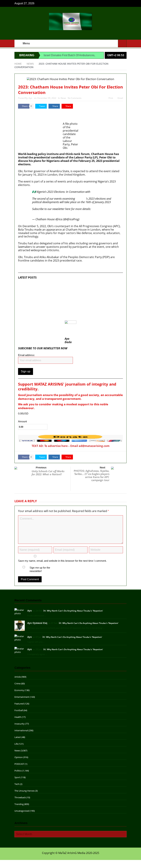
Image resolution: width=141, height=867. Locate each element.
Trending (19, 804)
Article (17, 676)
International (21, 730)
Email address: (26, 355)
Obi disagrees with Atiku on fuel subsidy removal (49, 298)
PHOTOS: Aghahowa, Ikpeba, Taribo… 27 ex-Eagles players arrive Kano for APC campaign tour (91, 475)
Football (18, 710)
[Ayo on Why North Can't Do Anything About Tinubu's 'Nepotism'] (19, 611)
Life (16, 743)
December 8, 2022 (91, 219)
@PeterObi (97, 192)
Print (111, 98)
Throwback (20, 797)
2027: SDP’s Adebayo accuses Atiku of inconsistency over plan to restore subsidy (64, 306)
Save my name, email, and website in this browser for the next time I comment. (62, 560)
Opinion (18, 757)
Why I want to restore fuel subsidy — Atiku (45, 315)
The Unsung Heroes (24, 790)
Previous (41, 467)
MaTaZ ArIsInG (28, 112)
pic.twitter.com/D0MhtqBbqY (79, 212)
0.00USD (23, 413)
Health (17, 717)
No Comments (75, 98)
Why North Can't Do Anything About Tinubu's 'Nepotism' (75, 610)
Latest (17, 737)
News (63, 98)
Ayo (30, 98)
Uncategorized (21, 810)
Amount (22, 421)
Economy (19, 690)
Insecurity (19, 723)
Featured (19, 703)
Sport (17, 777)
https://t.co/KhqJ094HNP (47, 212)
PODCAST (19, 763)
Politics (18, 770)
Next (102, 467)
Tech (16, 784)
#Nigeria (81, 199)
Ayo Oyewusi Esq (37, 623)
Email (120, 98)
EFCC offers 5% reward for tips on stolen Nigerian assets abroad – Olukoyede (67, 291)
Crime (17, 683)
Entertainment (21, 696)
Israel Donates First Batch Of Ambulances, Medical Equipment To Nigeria (64, 284)
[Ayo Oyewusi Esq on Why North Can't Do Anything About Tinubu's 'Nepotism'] (19, 625)
